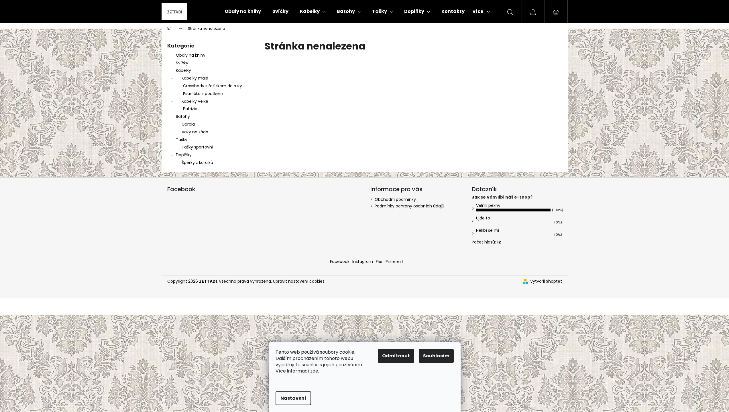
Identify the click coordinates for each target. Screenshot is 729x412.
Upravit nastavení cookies (299, 281)
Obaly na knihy (190, 55)
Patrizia (190, 109)
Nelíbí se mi (487, 230)
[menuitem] (243, 11)
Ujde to (483, 218)
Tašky (181, 139)
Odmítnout (396, 355)
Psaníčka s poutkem (203, 93)
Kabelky (183, 70)
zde (314, 371)
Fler (379, 261)
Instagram (362, 261)
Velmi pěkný (488, 205)
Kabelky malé (195, 78)
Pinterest (394, 261)
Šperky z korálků (197, 162)
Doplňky (184, 155)
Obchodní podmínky (395, 199)
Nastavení (293, 398)
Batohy (183, 116)
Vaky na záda (195, 132)
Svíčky (182, 63)
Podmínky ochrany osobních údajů (409, 206)
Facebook (339, 261)
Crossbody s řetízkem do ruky (212, 86)
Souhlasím (436, 355)
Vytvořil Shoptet (546, 281)
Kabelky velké (195, 101)
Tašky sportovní (197, 147)
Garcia (188, 124)
